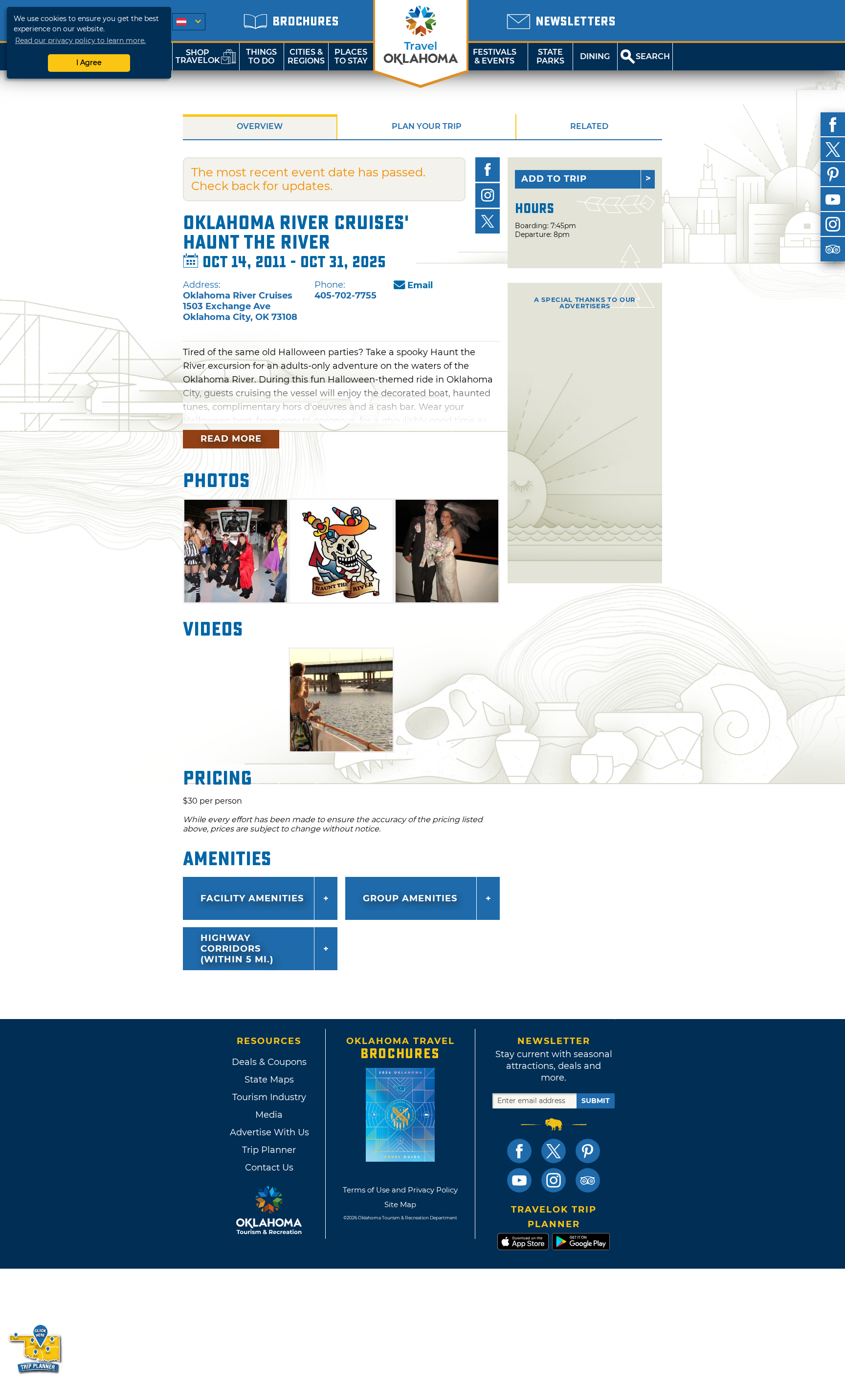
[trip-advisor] (833, 249)
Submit (595, 1100)
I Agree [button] (89, 62)
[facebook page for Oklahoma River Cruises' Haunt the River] (487, 169)
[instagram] (833, 224)
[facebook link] (519, 1151)
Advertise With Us (269, 1132)
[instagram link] (553, 1180)
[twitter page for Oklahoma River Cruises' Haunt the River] (487, 221)
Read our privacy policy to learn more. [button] (80, 40)
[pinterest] (833, 174)
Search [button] (653, 56)
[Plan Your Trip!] (35, 1348)
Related (589, 126)
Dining (595, 56)
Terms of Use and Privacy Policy (400, 1189)
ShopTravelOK (198, 56)
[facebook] (833, 124)
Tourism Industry (269, 1097)
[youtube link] (519, 1180)
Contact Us (269, 1167)
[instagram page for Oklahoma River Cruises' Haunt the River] (487, 195)
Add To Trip (554, 178)
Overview (260, 126)
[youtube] (833, 199)
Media (269, 1114)
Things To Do (261, 56)
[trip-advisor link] (588, 1180)
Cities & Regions (306, 56)
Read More (231, 438)
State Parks (550, 56)
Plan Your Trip (427, 126)
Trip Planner (269, 1150)
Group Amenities (410, 898)
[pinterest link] (588, 1151)
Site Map (400, 1204)
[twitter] (833, 149)
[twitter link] (553, 1151)
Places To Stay (351, 56)
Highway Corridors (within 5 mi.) (236, 949)
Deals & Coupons (269, 1062)
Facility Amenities (252, 898)
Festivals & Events (494, 56)
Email (420, 285)
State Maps (269, 1079)
